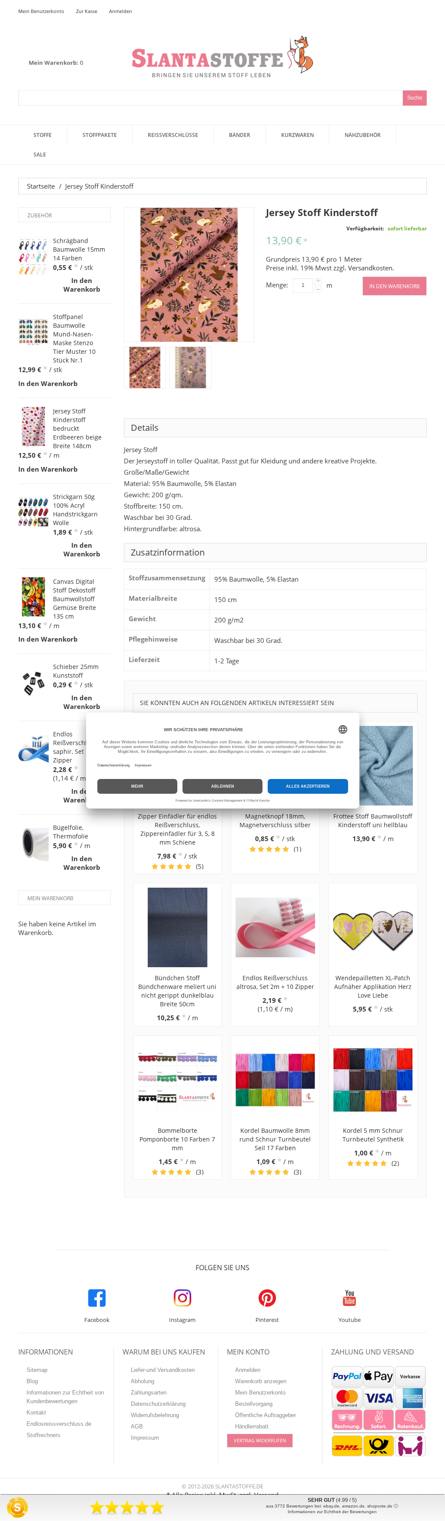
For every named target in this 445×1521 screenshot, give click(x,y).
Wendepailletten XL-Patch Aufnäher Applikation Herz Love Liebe (373, 986)
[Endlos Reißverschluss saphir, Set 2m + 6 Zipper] (33, 749)
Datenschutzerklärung (158, 1404)
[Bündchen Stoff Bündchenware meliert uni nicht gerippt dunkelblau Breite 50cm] (177, 927)
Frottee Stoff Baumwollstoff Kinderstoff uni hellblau (372, 820)
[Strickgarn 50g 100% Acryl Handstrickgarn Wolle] (33, 512)
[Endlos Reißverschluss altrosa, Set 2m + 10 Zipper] (275, 927)
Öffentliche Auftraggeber (265, 1415)
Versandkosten (370, 267)
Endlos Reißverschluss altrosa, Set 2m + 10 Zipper (275, 982)
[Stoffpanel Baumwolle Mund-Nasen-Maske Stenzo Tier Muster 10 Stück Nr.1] (33, 332)
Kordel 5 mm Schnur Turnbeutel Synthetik (373, 1134)
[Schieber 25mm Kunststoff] (33, 682)
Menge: (277, 284)
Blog (32, 1381)
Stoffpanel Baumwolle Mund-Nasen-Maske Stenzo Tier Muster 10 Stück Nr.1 (74, 338)
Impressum (145, 1437)
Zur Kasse (86, 11)
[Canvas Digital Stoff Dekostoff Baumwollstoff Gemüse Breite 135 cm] (33, 596)
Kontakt (36, 1412)
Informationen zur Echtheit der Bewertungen (332, 1511)
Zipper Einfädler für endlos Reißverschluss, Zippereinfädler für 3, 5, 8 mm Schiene (177, 829)
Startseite (41, 186)
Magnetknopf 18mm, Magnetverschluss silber (275, 820)
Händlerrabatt (252, 1426)
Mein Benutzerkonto (41, 11)
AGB (137, 1426)
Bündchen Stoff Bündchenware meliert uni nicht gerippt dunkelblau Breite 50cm (177, 991)
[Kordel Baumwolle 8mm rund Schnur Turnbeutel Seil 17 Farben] (275, 1080)
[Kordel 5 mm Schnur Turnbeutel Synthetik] (373, 1080)
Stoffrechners (43, 1435)
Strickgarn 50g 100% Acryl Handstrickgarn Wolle (75, 510)
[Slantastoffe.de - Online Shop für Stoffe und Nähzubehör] (222, 56)
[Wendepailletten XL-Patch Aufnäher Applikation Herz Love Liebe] (373, 927)
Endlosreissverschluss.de (59, 1424)
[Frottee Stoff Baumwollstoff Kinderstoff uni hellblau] (373, 765)
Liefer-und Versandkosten (163, 1370)
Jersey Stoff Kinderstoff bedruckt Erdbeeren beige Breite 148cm (77, 428)
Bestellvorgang (253, 1404)
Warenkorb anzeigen (260, 1381)
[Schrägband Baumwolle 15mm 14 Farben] (33, 256)
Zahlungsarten (148, 1392)
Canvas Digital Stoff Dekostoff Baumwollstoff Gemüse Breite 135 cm (74, 598)
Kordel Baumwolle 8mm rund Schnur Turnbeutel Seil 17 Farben (275, 1139)
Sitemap (37, 1370)
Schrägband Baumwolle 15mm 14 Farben (79, 249)
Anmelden (120, 11)
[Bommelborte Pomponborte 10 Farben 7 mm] (177, 1080)
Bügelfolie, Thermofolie (70, 831)
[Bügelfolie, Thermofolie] (33, 842)
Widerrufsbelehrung (155, 1415)
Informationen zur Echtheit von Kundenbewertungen (65, 1397)
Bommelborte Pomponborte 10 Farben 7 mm (177, 1139)
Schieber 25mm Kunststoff (76, 670)
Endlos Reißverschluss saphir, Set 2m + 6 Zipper (79, 747)
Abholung (142, 1381)
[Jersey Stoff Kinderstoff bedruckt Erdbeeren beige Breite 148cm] (33, 426)
